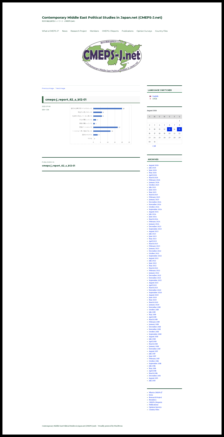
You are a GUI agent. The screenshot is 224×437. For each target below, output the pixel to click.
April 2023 (153, 241)
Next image (60, 88)
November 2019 (155, 307)
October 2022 (154, 253)
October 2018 (154, 332)
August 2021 (153, 283)
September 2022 (155, 256)
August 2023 (153, 231)
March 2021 (153, 288)
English (155, 96)
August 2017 (153, 351)
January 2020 (154, 305)
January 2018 (154, 346)
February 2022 (154, 271)
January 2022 (154, 273)
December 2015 (155, 376)
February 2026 (154, 180)
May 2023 (152, 239)
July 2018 (152, 339)
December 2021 (155, 275)
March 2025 (153, 195)
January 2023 (154, 249)
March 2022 (153, 268)
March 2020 (153, 302)
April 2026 (153, 175)
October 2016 (154, 361)
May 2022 (152, 266)
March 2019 (153, 319)
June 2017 (152, 356)
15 (179, 129)
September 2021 (155, 280)
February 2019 (154, 322)
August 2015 (153, 378)
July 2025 (152, 187)
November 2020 (155, 290)
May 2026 (152, 173)
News (64, 31)
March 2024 (153, 219)
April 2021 (153, 285)
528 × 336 (45, 110)
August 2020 (154, 295)
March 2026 (153, 178)
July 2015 (152, 381)
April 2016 (152, 371)
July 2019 (152, 312)
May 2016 (152, 368)
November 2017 (154, 349)
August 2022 (153, 258)
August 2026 (153, 165)
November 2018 (155, 329)
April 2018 (152, 342)
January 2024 (154, 224)
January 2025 (154, 200)
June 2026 (153, 170)
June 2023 (153, 236)
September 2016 (155, 364)
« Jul (154, 146)
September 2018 (155, 334)
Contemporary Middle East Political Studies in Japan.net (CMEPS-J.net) (102, 17)
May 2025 (152, 192)
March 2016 (153, 373)
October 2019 (154, 310)
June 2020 (153, 297)
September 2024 (155, 209)
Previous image (48, 88)
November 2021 (155, 278)
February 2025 (154, 197)
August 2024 (154, 212)
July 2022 (152, 261)
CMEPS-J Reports (110, 31)
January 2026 (154, 182)
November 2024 (155, 205)
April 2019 (152, 317)
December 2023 (155, 227)
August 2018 (153, 337)
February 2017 (154, 359)
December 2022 (155, 251)
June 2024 (153, 217)
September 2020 (155, 293)
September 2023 (155, 229)
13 (169, 129)
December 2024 (155, 202)
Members (94, 31)
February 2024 (154, 222)
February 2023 (154, 246)
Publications (127, 31)
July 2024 (152, 214)
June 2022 (153, 263)
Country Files (161, 31)
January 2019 (154, 324)
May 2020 (153, 300)
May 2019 (152, 315)
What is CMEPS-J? (50, 31)
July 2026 (152, 168)
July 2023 (152, 234)
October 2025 (154, 185)
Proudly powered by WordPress (110, 426)
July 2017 (152, 354)
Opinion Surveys (144, 31)
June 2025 (152, 190)
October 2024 (154, 207)
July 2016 (152, 366)
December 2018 (155, 327)
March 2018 (153, 344)
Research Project (79, 31)
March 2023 (153, 244)
